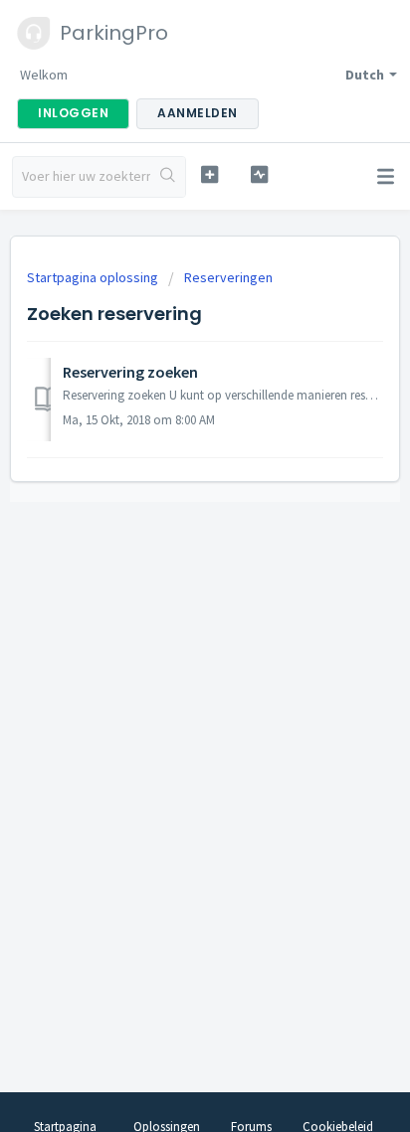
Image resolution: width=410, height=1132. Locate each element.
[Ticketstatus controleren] (260, 174)
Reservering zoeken (130, 372)
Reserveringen (228, 277)
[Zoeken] (167, 177)
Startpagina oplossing (94, 277)
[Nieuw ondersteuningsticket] (210, 174)
